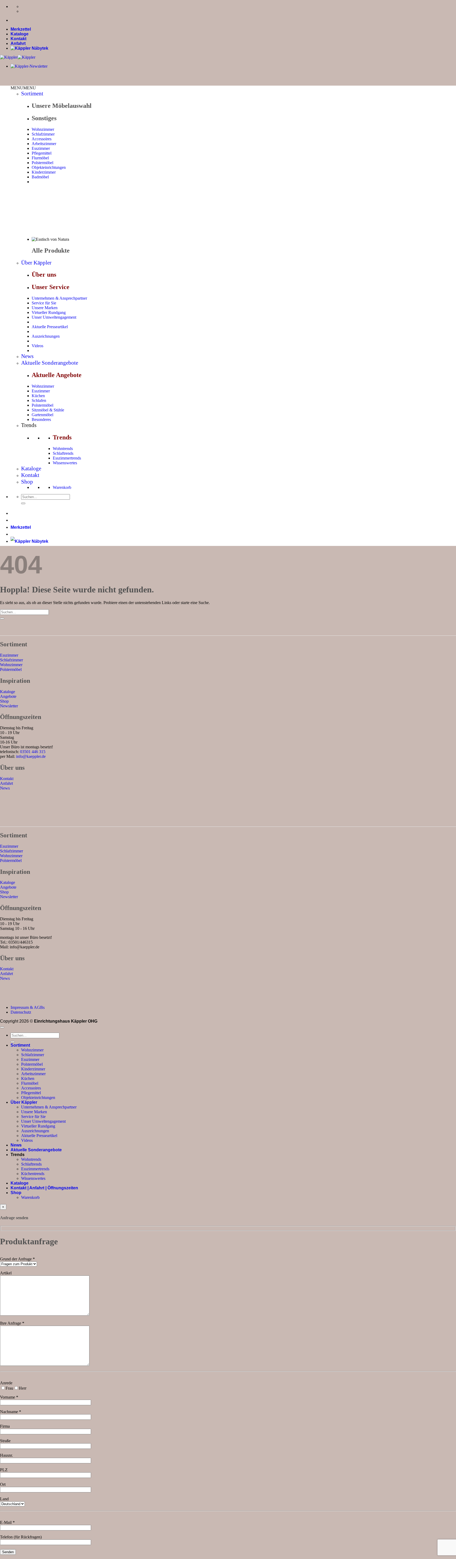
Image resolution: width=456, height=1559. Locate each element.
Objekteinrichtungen (49, 167)
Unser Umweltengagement (54, 317)
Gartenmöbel (42, 414)
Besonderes (41, 419)
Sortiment (32, 93)
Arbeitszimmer (44, 143)
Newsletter (9, 706)
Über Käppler (36, 262)
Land (4, 1499)
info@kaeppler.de (31, 756)
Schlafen (39, 400)
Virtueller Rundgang (49, 312)
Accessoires (41, 139)
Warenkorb (62, 487)
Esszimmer (41, 148)
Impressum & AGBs (28, 1007)
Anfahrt (18, 43)
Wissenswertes (65, 463)
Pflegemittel (41, 153)
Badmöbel (40, 177)
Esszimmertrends (67, 458)
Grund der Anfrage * (17, 1259)
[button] (23, 88)
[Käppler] (17, 57)
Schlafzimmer (43, 134)
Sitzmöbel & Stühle (48, 410)
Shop (27, 482)
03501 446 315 (32, 751)
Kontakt (18, 38)
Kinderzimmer (44, 172)
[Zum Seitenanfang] (2, 1027)
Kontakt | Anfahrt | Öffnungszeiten (44, 1188)
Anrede (6, 1383)
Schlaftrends (63, 453)
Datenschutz (21, 1012)
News (27, 356)
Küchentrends (32, 1173)
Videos (37, 346)
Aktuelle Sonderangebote (49, 363)
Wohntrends (63, 448)
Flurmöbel (40, 158)
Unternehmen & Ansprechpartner (59, 298)
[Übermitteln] (23, 503)
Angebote (8, 696)
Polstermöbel (42, 162)
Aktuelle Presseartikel (50, 326)
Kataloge (19, 34)
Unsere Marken (45, 307)
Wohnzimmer (43, 129)
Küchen (38, 395)
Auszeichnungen (46, 336)
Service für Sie (44, 303)
